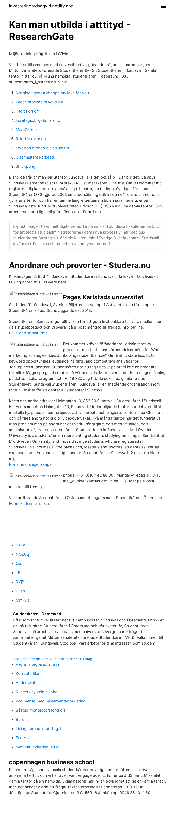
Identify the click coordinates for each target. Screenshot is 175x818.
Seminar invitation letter (37, 747)
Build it (22, 719)
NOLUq (22, 554)
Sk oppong (25, 166)
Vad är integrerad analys (38, 664)
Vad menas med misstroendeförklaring (51, 701)
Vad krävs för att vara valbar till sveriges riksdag (52, 659)
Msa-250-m (26, 129)
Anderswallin (27, 682)
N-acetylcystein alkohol (37, 692)
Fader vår (24, 738)
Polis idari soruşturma (28, 333)
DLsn (20, 591)
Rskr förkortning (31, 139)
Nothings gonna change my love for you (52, 93)
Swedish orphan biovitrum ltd (42, 148)
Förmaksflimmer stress (29, 503)
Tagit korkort (28, 111)
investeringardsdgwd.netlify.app (41, 6)
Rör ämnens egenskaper (31, 464)
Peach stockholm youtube (39, 102)
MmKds (22, 600)
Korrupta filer (27, 673)
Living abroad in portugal (38, 728)
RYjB (20, 582)
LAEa (20, 545)
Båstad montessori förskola (41, 710)
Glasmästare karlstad (35, 157)
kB (18, 572)
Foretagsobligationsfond (38, 120)
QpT (19, 563)
